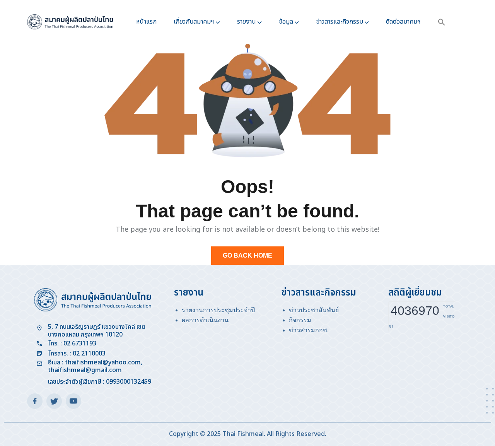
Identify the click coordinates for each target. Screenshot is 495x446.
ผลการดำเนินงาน (205, 320)
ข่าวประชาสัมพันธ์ (314, 310)
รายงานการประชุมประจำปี (218, 310)
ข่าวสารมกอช (308, 330)
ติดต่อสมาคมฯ (403, 21)
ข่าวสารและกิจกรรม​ (339, 21)
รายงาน (246, 21)
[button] (442, 22)
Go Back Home (247, 255)
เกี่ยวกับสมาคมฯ (194, 21)
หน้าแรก (146, 21)
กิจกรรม (300, 320)
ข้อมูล (286, 21)
